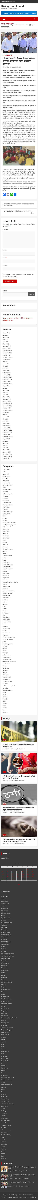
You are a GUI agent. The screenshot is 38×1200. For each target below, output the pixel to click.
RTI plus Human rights (9, 637)
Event (4, 540)
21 (23, 877)
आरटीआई (5, 697)
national (5, 604)
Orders (5, 608)
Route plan (6, 635)
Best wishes (6, 483)
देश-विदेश (5, 703)
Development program (9, 522)
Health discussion (8, 564)
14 (23, 874)
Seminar (5, 646)
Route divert (6, 633)
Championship (7, 503)
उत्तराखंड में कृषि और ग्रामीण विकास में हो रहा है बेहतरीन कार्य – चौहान (19, 212)
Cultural (5, 518)
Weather (5, 683)
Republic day (6, 628)
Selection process (8, 644)
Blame (4, 487)
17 (2, 877)
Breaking (5, 491)
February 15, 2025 (8, 812)
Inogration (6, 575)
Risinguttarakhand (12, 6)
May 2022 (5, 445)
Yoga (4, 692)
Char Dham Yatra (7, 505)
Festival (5, 551)
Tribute (5, 672)
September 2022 (7, 437)
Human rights (6, 567)
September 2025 (7, 357)
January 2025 (6, 375)
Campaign (5, 496)
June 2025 (6, 364)
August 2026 (6, 333)
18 (7, 877)
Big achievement (7, 485)
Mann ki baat (6, 597)
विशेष (4, 710)
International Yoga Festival (10, 582)
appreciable (6, 474)
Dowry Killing (6, 531)
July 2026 (5, 335)
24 (2, 879)
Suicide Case (6, 657)
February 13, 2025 (8, 843)
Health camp (6, 562)
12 (12, 874)
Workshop (6, 688)
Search (5, 291)
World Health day (7, 690)
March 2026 (6, 344)
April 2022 (5, 448)
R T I (4, 624)
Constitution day (7, 511)
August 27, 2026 (12, 1171)
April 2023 (5, 421)
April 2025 (5, 368)
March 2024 (6, 397)
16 (33, 874)
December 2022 (7, 430)
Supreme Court (7, 659)
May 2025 (5, 366)
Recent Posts (8, 1163)
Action (4, 472)
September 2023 (7, 410)
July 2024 (5, 388)
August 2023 (6, 412)
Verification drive (7, 681)
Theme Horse (12, 1197)
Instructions (6, 580)
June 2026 (6, 337)
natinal (4, 602)
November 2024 (7, 379)
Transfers (5, 670)
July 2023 (5, 414)
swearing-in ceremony (9, 661)
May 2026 (5, 339)
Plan (4, 615)
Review (5, 631)
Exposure (5, 544)
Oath (4, 606)
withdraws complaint (9, 686)
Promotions (6, 617)
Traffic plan (6, 668)
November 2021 (7, 456)
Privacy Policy (29, 1195)
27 (17, 879)
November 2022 (7, 432)
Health (4, 560)
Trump (4, 318)
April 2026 (5, 342)
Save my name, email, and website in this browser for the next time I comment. (18, 275)
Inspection (6, 578)
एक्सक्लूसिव (5, 699)
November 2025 (7, 353)
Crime (4, 516)
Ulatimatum (6, 675)
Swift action (6, 664)
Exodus (5, 542)
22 (28, 877)
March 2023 (6, 423)
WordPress (33, 1197)
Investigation (6, 586)
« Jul (18, 885)
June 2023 (6, 417)
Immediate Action (8, 569)
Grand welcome (7, 555)
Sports (5, 650)
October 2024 (7, 381)
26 (12, 879)
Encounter (6, 536)
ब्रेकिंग (4, 706)
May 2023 (5, 419)
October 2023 (7, 408)
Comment (6, 229)
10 (2, 874)
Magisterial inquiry (8, 593)
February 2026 (7, 346)
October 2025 (7, 355)
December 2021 (7, 454)
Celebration (6, 500)
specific (5, 648)
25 (7, 879)
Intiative (5, 584)
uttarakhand (7, 55)
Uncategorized (7, 677)
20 (17, 877)
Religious (5, 626)
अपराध (4, 694)
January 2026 (6, 348)
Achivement (6, 469)
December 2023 (7, 403)
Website (5, 265)
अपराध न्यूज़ (6, 718)
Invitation (5, 589)
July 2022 (5, 441)
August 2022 (6, 439)
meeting (5, 600)
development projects (9, 525)
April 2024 (5, 395)
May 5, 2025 (6, 67)
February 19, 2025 (8, 749)
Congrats (5, 509)
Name (5, 250)
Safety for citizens (8, 639)
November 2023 (7, 406)
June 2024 (6, 390)
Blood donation (7, 489)
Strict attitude (7, 655)
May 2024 (5, 392)
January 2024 (6, 401)
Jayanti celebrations (8, 591)
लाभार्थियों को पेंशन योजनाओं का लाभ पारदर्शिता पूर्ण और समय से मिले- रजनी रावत (19, 205)
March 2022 (6, 450)
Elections (5, 533)
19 (12, 877)
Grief (4, 558)
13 (17, 874)
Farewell (5, 547)
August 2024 (6, 386)
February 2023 (7, 425)
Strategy (5, 653)
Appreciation (6, 476)
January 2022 (6, 452)
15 (28, 874)
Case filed (5, 498)
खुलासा (4, 701)
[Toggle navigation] (3, 19)
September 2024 (7, 384)
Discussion (6, 529)
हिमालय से (5, 712)
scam (4, 642)
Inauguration (6, 573)
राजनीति (5, 708)
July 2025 (5, 361)
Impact (5, 571)
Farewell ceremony (8, 549)
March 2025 (6, 370)
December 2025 (7, 350)
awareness (6, 480)
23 (33, 877)
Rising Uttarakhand (15, 67)
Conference (6, 507)
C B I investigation (8, 494)
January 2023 (6, 428)
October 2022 (7, 434)
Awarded (5, 478)
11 (7, 874)
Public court (6, 619)
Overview (5, 611)
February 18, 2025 (8, 780)
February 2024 (7, 399)
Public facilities (7, 622)
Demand (5, 520)
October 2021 (7, 459)
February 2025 (7, 373)
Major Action (6, 595)
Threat (4, 666)
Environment (6, 538)
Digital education (7, 527)
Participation (6, 613)
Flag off (5, 553)
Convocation (6, 514)
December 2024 (7, 377)
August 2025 (6, 359)
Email (5, 258)
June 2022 (6, 443)
